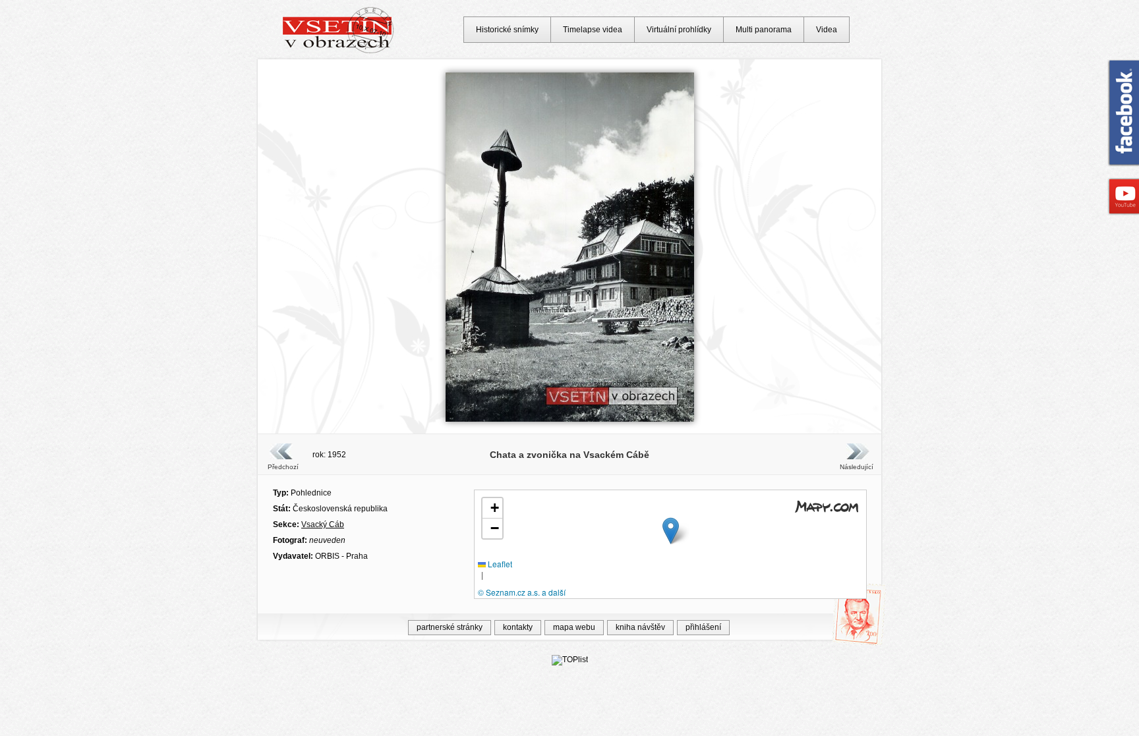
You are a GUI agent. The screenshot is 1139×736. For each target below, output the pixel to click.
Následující (856, 466)
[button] (670, 530)
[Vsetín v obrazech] (338, 51)
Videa (826, 29)
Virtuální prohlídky (679, 29)
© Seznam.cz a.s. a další (522, 592)
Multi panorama (764, 29)
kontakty (518, 627)
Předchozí (283, 466)
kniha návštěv (640, 627)
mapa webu (574, 627)
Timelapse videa (592, 29)
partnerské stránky (449, 627)
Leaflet (499, 563)
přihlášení (703, 627)
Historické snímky (507, 29)
